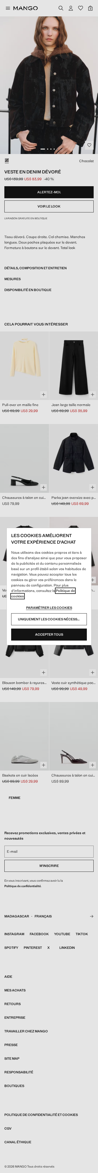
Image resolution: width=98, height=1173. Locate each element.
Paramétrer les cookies (49, 608)
